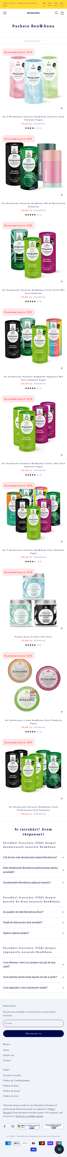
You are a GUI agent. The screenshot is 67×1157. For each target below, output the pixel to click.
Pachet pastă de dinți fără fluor (33, 637)
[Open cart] (59, 1149)
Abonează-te (34, 1033)
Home (6, 1050)
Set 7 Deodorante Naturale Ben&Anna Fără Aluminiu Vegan (33, 551)
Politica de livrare (11, 1091)
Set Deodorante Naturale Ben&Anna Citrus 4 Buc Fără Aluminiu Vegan (33, 465)
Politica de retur (11, 1096)
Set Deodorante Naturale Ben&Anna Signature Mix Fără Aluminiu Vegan (33, 378)
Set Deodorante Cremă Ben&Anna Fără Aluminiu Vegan (33, 722)
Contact (7, 1060)
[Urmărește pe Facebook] (4, 1126)
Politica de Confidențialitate (16, 1080)
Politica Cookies (11, 1085)
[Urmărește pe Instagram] (12, 1126)
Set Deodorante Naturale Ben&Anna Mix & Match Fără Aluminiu (33, 205)
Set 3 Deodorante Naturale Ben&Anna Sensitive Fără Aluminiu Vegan (33, 118)
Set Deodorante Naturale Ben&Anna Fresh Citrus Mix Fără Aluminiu (33, 291)
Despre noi (8, 1055)
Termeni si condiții (12, 1075)
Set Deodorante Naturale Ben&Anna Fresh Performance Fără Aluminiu (33, 808)
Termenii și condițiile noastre (29, 1116)
